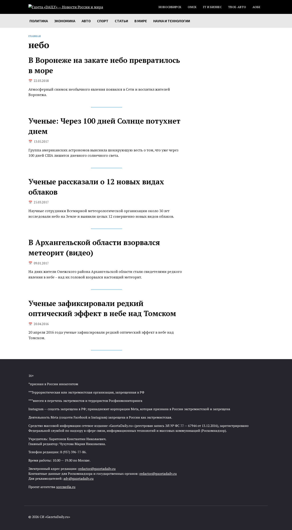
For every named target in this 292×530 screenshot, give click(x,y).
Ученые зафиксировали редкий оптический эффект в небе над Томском (102, 308)
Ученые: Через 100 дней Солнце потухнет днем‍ (104, 126)
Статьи (121, 21)
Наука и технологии (171, 21)
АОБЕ (256, 7)
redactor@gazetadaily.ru (97, 468)
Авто (86, 21)
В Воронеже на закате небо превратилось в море (104, 65)
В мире (140, 21)
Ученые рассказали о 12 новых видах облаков (96, 187)
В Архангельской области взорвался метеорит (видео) (94, 248)
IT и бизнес (212, 7)
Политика (38, 21)
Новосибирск (170, 7)
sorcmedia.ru (65, 487)
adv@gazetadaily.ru (78, 478)
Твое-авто (237, 7)
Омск (192, 7)
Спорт (102, 21)
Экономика (64, 21)
